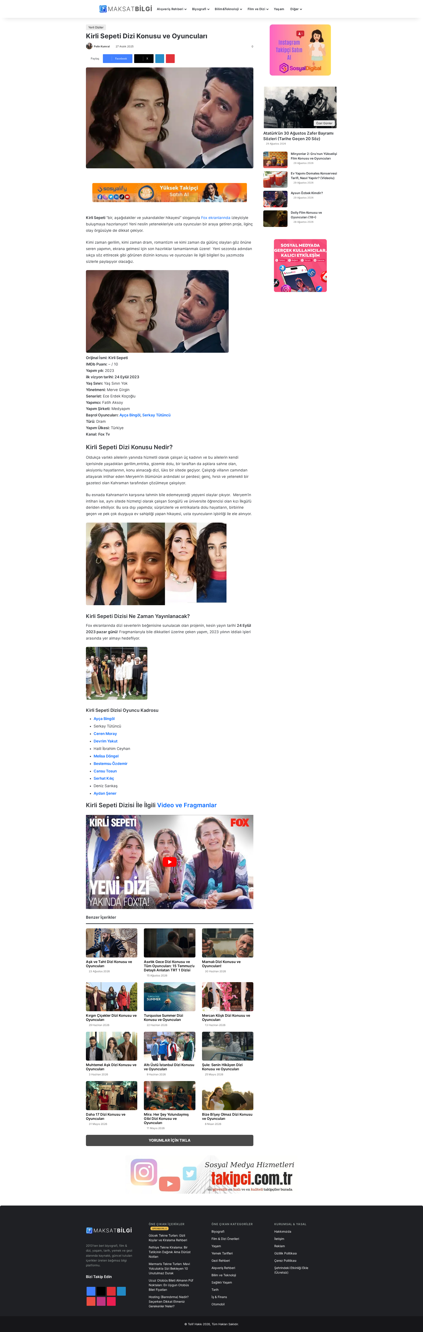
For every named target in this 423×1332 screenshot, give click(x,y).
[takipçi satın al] (169, 192)
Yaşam (279, 9)
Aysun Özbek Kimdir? (307, 193)
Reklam (279, 1246)
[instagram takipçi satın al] (211, 1174)
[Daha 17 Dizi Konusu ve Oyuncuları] (111, 1095)
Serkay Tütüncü (156, 415)
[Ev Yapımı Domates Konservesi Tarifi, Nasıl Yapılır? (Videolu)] (275, 179)
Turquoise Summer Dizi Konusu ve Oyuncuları (163, 1017)
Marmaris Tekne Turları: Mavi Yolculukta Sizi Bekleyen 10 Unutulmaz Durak (169, 1268)
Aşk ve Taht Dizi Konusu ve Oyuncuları (109, 963)
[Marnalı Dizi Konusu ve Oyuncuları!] (227, 942)
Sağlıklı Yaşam (222, 1282)
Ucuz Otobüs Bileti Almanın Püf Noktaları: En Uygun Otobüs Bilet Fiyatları (171, 1284)
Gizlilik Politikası (285, 1253)
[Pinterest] (170, 58)
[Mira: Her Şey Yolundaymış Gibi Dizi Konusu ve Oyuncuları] (169, 1095)
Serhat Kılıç (104, 778)
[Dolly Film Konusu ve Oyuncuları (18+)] (275, 218)
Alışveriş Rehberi (170, 9)
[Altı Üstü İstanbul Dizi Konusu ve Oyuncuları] (169, 1046)
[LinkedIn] (159, 58)
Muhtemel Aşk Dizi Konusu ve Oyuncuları (111, 1067)
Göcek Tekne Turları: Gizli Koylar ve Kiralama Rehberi (168, 1238)
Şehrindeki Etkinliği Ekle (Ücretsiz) (291, 1270)
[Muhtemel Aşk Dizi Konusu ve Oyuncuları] (111, 1046)
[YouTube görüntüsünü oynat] (169, 862)
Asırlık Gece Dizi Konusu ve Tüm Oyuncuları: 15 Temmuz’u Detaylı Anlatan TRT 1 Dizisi (169, 965)
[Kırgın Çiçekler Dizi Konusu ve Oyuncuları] (111, 996)
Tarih (215, 1289)
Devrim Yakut (105, 741)
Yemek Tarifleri (222, 1253)
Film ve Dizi (256, 9)
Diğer (294, 9)
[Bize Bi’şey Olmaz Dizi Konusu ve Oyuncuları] (227, 1095)
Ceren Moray (105, 733)
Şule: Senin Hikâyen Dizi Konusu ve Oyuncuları (222, 1067)
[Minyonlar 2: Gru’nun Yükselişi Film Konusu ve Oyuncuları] (275, 160)
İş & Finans (219, 1297)
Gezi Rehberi (221, 1260)
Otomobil (218, 1304)
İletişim (279, 1239)
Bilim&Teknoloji (227, 9)
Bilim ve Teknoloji (224, 1275)
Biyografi (199, 9)
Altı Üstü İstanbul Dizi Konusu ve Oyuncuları (169, 1067)
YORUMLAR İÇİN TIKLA (170, 1140)
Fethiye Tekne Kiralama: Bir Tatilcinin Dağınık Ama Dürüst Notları (170, 1251)
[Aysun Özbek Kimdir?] (275, 199)
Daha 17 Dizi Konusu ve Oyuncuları (105, 1116)
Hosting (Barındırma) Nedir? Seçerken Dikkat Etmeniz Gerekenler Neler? (169, 1301)
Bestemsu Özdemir (111, 763)
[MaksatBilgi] (126, 8)
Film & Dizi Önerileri (225, 1239)
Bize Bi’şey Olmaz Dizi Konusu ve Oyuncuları (227, 1116)
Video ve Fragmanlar (187, 805)
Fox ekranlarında (215, 217)
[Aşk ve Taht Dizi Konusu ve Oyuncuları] (111, 942)
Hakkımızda (282, 1231)
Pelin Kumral (102, 46)
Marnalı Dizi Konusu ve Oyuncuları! (221, 963)
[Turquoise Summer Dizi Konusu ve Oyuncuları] (169, 996)
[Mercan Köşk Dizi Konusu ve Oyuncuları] (227, 996)
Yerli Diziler (96, 27)
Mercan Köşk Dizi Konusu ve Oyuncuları (226, 1017)
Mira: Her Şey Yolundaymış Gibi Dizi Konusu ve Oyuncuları (166, 1118)
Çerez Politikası (285, 1260)
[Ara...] (309, 9)
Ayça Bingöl (129, 415)
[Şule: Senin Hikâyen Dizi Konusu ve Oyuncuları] (227, 1046)
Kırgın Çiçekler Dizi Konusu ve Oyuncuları (111, 1017)
